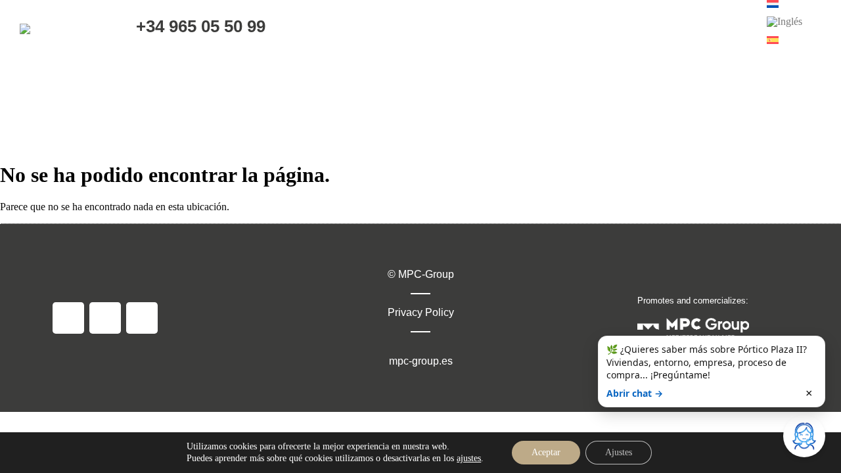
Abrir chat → (634, 393)
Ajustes (618, 452)
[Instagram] (105, 318)
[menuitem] (784, 21)
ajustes (469, 458)
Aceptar (546, 452)
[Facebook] (68, 318)
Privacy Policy (421, 312)
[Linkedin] (142, 318)
